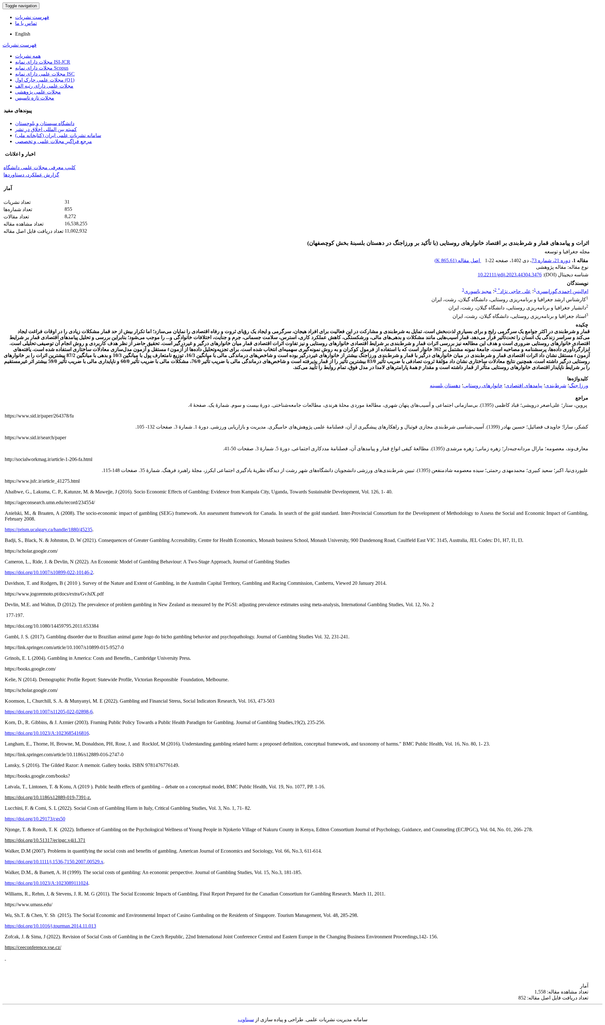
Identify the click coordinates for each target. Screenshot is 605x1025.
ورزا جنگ (578, 385)
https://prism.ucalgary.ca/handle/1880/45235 (48, 529)
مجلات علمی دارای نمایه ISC (45, 74)
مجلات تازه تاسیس (34, 98)
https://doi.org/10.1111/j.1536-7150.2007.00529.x (54, 861)
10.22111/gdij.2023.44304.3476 (510, 274)
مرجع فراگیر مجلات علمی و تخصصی (53, 141)
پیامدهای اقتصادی (523, 385)
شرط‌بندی (555, 385)
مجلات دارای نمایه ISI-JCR (42, 62)
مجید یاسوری (478, 291)
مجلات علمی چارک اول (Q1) (44, 80)
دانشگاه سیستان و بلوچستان (44, 123)
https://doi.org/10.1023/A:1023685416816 (47, 733)
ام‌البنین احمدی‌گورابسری (562, 291)
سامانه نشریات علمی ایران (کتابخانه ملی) (58, 135)
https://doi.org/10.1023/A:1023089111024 (46, 883)
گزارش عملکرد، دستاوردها (31, 174)
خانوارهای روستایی (483, 385)
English (22, 34)
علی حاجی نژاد (514, 291)
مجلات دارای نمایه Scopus (41, 68)
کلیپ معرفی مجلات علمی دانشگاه (39, 167)
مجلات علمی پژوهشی (38, 92)
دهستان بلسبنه (445, 385)
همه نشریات (28, 56)
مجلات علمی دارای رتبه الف (44, 86)
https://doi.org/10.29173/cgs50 (35, 818)
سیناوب (246, 1019)
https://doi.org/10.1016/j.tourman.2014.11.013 (50, 926)
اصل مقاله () (458, 260)
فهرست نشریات (32, 17)
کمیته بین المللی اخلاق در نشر (46, 129)
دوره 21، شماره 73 (551, 260)
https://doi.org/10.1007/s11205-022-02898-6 (49, 711)
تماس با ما (26, 23)
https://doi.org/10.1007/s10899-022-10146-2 (49, 572)
